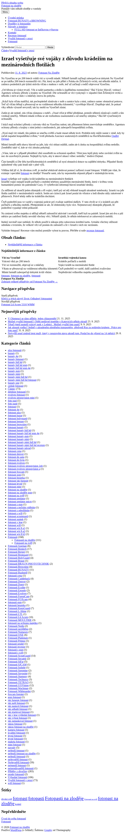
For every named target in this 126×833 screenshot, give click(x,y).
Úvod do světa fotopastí (13, 818)
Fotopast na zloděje (11, 5)
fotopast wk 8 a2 (16, 531)
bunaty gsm (14, 371)
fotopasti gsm (15, 602)
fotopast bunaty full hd (19, 430)
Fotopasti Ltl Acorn (18, 617)
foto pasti (12, 403)
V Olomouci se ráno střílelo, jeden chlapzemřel (32, 318)
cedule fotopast (15, 385)
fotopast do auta (16, 457)
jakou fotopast (15, 723)
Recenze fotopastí (17, 35)
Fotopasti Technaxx (18, 679)
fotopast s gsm (15, 504)
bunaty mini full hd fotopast (22, 380)
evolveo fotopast (16, 394)
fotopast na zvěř (16, 495)
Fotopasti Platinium (18, 637)
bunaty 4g (13, 356)
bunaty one (13, 382)
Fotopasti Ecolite (16, 587)
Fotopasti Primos (16, 640)
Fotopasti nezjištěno (18, 629)
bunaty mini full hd (18, 377)
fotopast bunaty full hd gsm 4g (23, 433)
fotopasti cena (15, 575)
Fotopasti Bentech (17, 549)
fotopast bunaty (16, 427)
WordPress (15, 830)
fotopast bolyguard (17, 418)
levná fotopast (15, 735)
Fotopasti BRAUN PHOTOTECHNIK (28, 563)
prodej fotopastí (16, 774)
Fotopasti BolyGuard (19, 557)
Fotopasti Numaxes (18, 632)
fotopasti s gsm (15, 649)
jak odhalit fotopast (18, 709)
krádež (18, 804)
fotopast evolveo (16, 463)
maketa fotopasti (16, 741)
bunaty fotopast (16, 359)
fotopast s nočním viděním (21, 507)
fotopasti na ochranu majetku (23, 623)
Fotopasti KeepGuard (19, 608)
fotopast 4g (13, 409)
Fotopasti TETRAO (18, 682)
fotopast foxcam (16, 471)
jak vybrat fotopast (17, 718)
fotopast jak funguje (18, 480)
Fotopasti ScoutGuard (19, 655)
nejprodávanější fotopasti (21, 768)
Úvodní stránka (16, 17)
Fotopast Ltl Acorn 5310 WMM (17, 304)
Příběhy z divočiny (17, 771)
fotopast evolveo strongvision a (24, 468)
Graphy (48, 830)
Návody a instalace (18, 26)
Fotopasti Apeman (17, 546)
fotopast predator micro (20, 501)
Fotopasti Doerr (16, 584)
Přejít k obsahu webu (12, 2)
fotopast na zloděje (20, 275)
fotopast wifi (14, 525)
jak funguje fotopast (18, 700)
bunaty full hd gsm (17, 365)
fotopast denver (16, 454)
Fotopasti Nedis (16, 626)
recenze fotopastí (95, 230)
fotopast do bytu (16, 460)
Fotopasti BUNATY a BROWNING (27, 20)
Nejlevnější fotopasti (18, 762)
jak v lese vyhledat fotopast (22, 715)
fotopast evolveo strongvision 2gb (25, 466)
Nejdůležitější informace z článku (25, 244)
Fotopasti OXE (16, 635)
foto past (12, 400)
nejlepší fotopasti (16, 756)
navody (12, 747)
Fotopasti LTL (15, 614)
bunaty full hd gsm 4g (19, 368)
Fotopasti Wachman (18, 688)
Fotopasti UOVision (18, 685)
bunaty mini (14, 374)
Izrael (4, 178)
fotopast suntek (15, 519)
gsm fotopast (14, 697)
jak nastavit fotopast (18, 706)
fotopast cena (14, 451)
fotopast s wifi (15, 513)
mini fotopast (14, 744)
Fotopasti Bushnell (17, 572)
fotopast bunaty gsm (18, 436)
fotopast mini (14, 486)
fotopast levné (15, 483)
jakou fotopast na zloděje (21, 726)
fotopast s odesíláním (19, 510)
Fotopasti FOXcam (18, 599)
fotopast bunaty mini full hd (22, 442)
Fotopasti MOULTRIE (20, 620)
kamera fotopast (16, 729)
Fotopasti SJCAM (17, 664)
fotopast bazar (15, 415)
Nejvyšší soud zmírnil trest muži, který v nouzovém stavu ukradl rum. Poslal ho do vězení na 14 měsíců (61, 333)
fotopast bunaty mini (18, 439)
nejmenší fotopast (17, 765)
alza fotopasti (14, 350)
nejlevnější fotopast (18, 759)
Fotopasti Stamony (17, 676)
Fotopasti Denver (17, 581)
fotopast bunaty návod (19, 448)
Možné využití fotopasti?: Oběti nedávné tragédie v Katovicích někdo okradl (47, 321)
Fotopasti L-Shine (17, 611)
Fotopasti (12, 41)
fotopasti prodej (16, 643)
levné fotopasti (15, 738)
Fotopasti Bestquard (18, 554)
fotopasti (36, 275)
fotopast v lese (15, 522)
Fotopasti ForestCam (18, 596)
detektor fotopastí (17, 391)
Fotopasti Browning (18, 566)
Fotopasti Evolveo (17, 593)
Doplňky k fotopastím (19, 23)
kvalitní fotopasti (16, 732)
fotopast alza (14, 412)
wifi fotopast (14, 783)
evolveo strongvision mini (21, 397)
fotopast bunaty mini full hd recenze (26, 445)
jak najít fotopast (16, 703)
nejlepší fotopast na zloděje (22, 753)
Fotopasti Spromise (18, 670)
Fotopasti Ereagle (17, 590)
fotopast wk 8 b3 (16, 534)
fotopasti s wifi (15, 652)
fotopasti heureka (17, 605)
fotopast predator (16, 498)
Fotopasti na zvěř (23, 543)
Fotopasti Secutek (17, 658)
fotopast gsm (14, 474)
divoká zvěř (6, 799)
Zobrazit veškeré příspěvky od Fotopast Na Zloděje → (29, 281)
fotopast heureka (16, 477)
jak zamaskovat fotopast (20, 721)
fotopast (25, 173)
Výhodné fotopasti (17, 777)
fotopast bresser (16, 421)
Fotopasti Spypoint (17, 673)
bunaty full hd (15, 362)
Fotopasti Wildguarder (19, 691)
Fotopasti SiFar (16, 661)
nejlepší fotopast (16, 750)
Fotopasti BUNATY (18, 569)
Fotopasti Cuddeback (19, 578)
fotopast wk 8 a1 (16, 528)
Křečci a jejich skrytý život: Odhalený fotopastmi (26, 298)
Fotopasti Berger (16, 552)
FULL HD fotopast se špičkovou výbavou (36, 29)
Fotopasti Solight (16, 667)
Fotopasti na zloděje (24, 540)
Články (5, 50)
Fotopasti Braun (16, 560)
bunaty (11, 353)
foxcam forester (16, 694)
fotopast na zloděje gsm (20, 492)
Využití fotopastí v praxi (20, 38)
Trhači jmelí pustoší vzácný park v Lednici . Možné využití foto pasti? (44, 324)
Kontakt (12, 32)
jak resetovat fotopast (19, 712)
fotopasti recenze (16, 646)
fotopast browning (17, 424)
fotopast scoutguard (18, 516)
